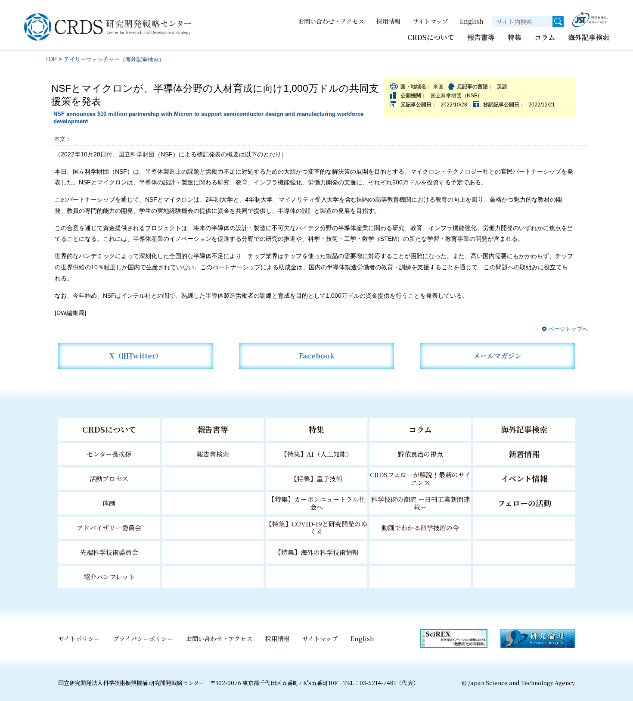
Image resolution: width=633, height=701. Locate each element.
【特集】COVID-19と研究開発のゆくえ (316, 527)
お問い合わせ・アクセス (331, 21)
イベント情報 (524, 478)
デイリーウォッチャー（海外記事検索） (114, 59)
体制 (108, 503)
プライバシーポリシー (143, 638)
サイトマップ (430, 21)
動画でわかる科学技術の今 (420, 527)
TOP (51, 59)
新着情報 (524, 453)
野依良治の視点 (420, 453)
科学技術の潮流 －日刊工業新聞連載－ (420, 503)
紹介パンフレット (109, 576)
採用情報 (388, 21)
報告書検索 (213, 453)
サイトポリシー (79, 638)
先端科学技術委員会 (109, 552)
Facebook (317, 356)
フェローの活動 (524, 502)
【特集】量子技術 (316, 478)
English (472, 21)
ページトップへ (568, 329)
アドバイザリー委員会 (109, 527)
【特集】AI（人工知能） (317, 453)
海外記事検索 (588, 37)
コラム (544, 37)
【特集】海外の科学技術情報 (317, 552)
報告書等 (481, 37)
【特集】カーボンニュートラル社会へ (316, 503)
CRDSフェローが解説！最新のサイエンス (420, 478)
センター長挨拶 (109, 453)
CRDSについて (430, 37)
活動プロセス (109, 478)
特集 (514, 37)
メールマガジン (497, 356)
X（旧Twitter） (135, 356)
